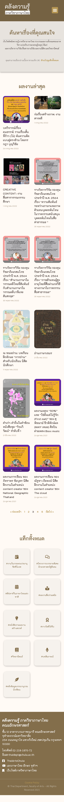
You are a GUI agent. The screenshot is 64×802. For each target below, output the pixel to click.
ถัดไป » (50, 511)
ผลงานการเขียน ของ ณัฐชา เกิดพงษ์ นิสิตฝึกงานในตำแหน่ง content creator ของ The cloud (46, 485)
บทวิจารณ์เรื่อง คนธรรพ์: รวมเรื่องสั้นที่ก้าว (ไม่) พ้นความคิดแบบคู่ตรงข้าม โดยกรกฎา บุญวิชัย (16, 136)
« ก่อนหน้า (15, 511)
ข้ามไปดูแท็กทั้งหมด (49, 60)
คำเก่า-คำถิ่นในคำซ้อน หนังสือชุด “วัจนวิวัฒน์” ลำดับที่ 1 (16, 427)
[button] (55, 10)
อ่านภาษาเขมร (43, 353)
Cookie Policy (32, 782)
